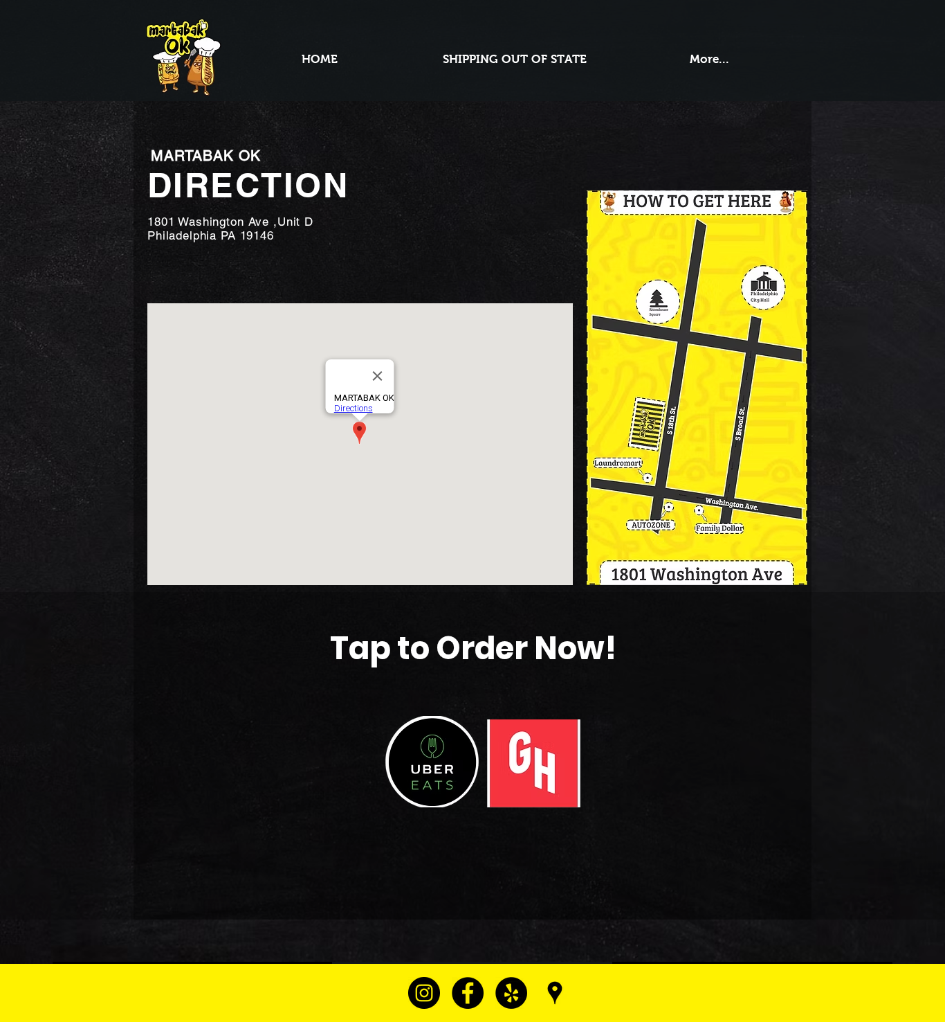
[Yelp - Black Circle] (511, 993)
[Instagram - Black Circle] (424, 993)
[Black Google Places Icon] (555, 993)
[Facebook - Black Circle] (468, 993)
